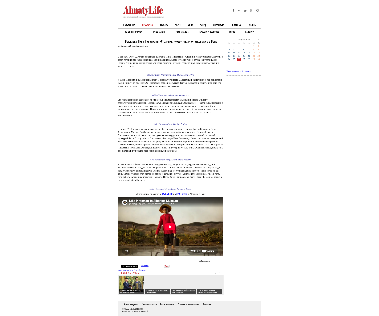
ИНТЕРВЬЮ (236, 25)
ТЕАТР (178, 25)
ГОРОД (232, 31)
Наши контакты (167, 304)
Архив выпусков (131, 304)
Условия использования (188, 304)
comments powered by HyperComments (132, 270)
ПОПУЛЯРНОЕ (129, 25)
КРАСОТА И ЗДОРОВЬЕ (209, 31)
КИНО (190, 25)
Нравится (144, 266)
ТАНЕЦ (203, 25)
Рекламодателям (149, 304)
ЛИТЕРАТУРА (218, 25)
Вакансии (207, 304)
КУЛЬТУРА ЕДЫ (182, 31)
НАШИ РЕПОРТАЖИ (133, 31)
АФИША (252, 25)
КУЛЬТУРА (249, 31)
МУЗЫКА (164, 25)
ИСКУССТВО (147, 25)
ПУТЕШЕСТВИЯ (159, 31)
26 (239, 59)
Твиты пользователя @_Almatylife (239, 71)
